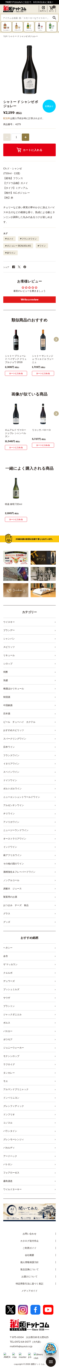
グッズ (6, 921)
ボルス (6, 1022)
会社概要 (29, 1255)
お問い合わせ (29, 1233)
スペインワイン (11, 771)
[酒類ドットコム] (14, 9)
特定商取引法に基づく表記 (29, 1283)
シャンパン (9, 638)
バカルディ (9, 1147)
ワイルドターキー (12, 1189)
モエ (5, 1081)
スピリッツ (9, 646)
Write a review (30, 299)
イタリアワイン (11, 763)
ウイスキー (9, 622)
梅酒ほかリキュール (13, 688)
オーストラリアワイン (14, 838)
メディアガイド (29, 1290)
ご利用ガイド (29, 1248)
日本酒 (6, 713)
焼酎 (5, 671)
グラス (6, 913)
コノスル (7, 1122)
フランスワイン (29, 238)
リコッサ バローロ (41, 429)
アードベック (10, 1156)
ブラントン (9, 1006)
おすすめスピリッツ (13, 730)
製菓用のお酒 (10, 896)
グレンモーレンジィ (13, 1139)
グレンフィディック (13, 1106)
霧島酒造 (7, 1181)
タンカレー (9, 1072)
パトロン (7, 1164)
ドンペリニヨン (11, 1097)
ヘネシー (7, 947)
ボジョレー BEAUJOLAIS (19, 245)
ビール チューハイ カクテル (19, 721)
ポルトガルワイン (12, 788)
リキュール (9, 655)
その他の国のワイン (13, 863)
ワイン (42, 245)
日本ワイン (9, 746)
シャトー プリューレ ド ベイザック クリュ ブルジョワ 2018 (16, 358)
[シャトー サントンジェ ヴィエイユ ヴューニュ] (43, 340)
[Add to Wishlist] (20, 348)
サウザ (6, 997)
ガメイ (10, 238)
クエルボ (7, 972)
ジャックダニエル (12, 1014)
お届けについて (29, 1276)
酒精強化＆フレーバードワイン (19, 871)
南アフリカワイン (12, 855)
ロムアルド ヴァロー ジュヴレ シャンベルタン (15, 433)
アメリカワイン (11, 821)
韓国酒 (6, 697)
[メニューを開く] (51, 1362)
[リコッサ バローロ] (43, 414)
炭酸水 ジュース (12, 888)
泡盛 (5, 680)
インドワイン (10, 846)
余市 (5, 956)
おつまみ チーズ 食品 (16, 905)
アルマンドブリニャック (16, 1089)
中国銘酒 (7, 705)
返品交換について (29, 1269)
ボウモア (7, 1039)
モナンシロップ (11, 1056)
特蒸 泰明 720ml (13, 504)
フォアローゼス (11, 1172)
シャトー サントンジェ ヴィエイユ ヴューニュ (43, 358)
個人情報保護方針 (29, 1262)
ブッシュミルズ (11, 989)
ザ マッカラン (10, 964)
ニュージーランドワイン (16, 830)
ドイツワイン (10, 780)
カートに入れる (32, 150)
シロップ (7, 663)
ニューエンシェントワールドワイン (21, 797)
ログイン (43, 11)
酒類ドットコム (38, 1364)
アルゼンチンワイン (13, 805)
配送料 (6, 118)
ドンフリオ (9, 1114)
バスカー (7, 1031)
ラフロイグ (9, 1064)
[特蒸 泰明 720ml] (16, 488)
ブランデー (9, 630)
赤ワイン (11, 253)
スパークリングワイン (14, 738)
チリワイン (9, 813)
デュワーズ (9, 981)
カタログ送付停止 (29, 1240)
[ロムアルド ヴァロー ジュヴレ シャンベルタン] (16, 414)
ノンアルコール (11, 880)
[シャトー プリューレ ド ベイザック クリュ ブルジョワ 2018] (16, 340)
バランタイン (10, 1131)
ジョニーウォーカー (13, 1047)
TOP (5, 36)
